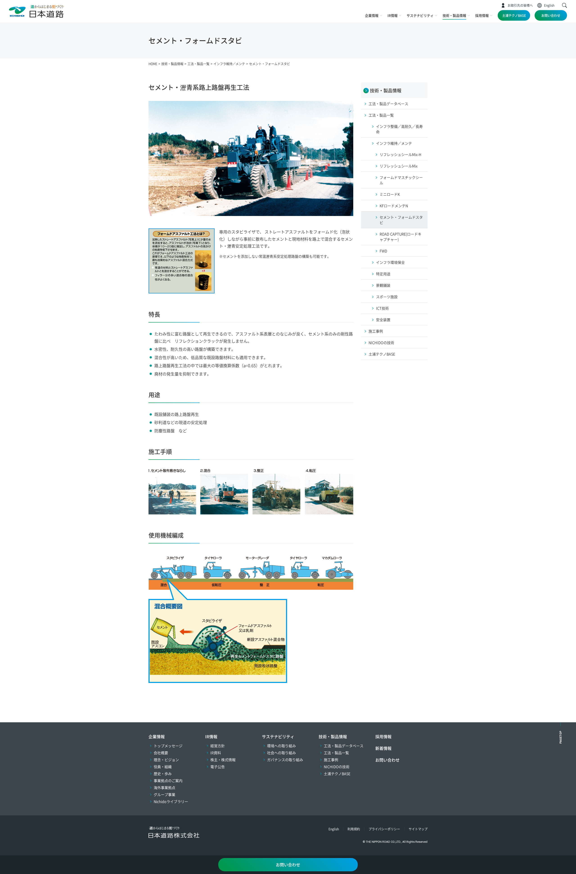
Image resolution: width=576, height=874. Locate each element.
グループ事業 (164, 794)
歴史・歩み (163, 773)
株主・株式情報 (223, 759)
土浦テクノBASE (514, 15)
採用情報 (482, 15)
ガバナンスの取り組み (285, 759)
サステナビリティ (420, 15)
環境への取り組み (281, 745)
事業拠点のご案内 (168, 780)
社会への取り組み (281, 752)
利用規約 (353, 829)
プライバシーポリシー (384, 829)
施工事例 (331, 759)
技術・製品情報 (454, 15)
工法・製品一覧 (336, 752)
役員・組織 (163, 766)
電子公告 (217, 766)
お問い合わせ (550, 15)
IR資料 (215, 752)
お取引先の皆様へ (520, 5)
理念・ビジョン (166, 759)
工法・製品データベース (343, 745)
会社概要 (161, 752)
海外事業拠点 (164, 787)
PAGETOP (560, 737)
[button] (564, 5)
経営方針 (217, 745)
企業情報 (371, 15)
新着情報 (383, 748)
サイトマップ (418, 829)
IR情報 (392, 15)
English (549, 5)
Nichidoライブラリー (171, 801)
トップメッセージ (168, 745)
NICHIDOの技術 (336, 766)
